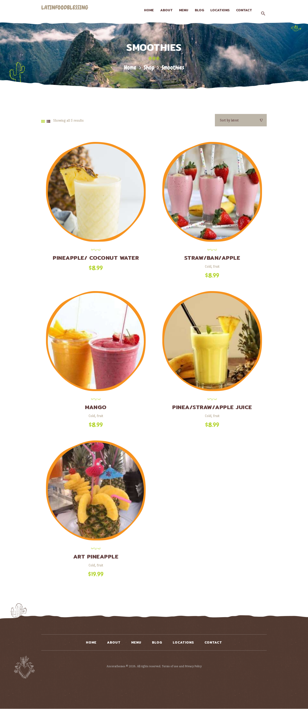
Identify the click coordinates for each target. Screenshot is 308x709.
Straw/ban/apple (212, 257)
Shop (149, 67)
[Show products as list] (48, 121)
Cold (208, 266)
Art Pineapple (96, 556)
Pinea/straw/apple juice (212, 407)
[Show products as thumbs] (43, 121)
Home (130, 67)
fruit (216, 266)
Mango (96, 407)
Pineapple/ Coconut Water (96, 257)
